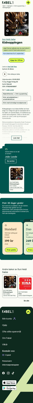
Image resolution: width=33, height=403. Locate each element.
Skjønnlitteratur (8, 94)
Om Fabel (6, 338)
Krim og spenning (19, 6)
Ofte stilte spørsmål (11, 331)
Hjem (4, 6)
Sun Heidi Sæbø (8, 39)
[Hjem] (8, 2)
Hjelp (4, 325)
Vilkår (5, 344)
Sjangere (10, 6)
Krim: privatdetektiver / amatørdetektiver (10, 98)
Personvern (7, 361)
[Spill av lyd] (5, 74)
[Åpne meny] (28, 2)
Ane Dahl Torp (12, 67)
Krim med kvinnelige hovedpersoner (14, 103)
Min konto (7, 318)
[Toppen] (28, 312)
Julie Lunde (10, 90)
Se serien (11, 161)
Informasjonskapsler (10, 365)
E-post (8, 355)
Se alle (26, 300)
